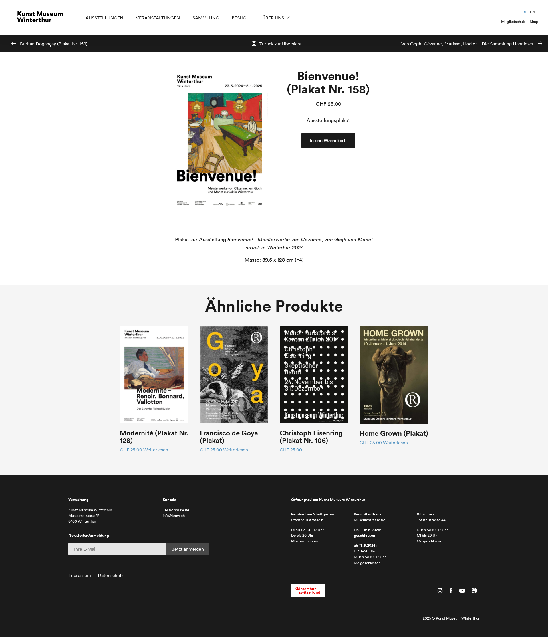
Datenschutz (111, 575)
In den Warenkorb (328, 140)
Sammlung (205, 18)
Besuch (241, 18)
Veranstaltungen (158, 18)
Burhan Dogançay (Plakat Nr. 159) (53, 44)
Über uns (273, 18)
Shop (534, 21)
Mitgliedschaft (513, 21)
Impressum (79, 575)
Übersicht (280, 44)
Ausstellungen (104, 18)
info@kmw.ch (174, 515)
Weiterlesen (155, 450)
